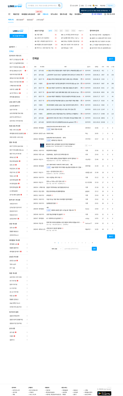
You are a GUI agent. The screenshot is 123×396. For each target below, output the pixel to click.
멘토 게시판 (63, 14)
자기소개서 (54, 14)
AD (86, 145)
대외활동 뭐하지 (88, 392)
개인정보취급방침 (50, 392)
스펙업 (86, 390)
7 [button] (78, 243)
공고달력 (76, 392)
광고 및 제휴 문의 (33, 390)
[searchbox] (77, 249)
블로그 (75, 394)
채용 (14, 394)
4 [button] (68, 243)
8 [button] (82, 243)
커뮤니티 (45, 14)
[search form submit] (59, 5)
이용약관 (48, 390)
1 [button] (58, 243)
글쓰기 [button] (111, 59)
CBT (38, 13)
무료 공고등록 (111, 14)
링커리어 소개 (16, 390)
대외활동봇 (65, 390)
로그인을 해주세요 (18, 36)
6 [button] (75, 243)
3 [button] (65, 243)
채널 (70, 14)
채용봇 (64, 394)
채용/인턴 (16, 14)
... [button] (89, 243)
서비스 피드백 (32, 394)
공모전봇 (65, 392)
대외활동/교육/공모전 (28, 14)
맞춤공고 (76, 390)
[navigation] (18, 51)
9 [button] (85, 243)
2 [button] (61, 243)
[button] (55, 242)
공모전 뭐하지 (88, 394)
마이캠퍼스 (78, 14)
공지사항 (15, 392)
